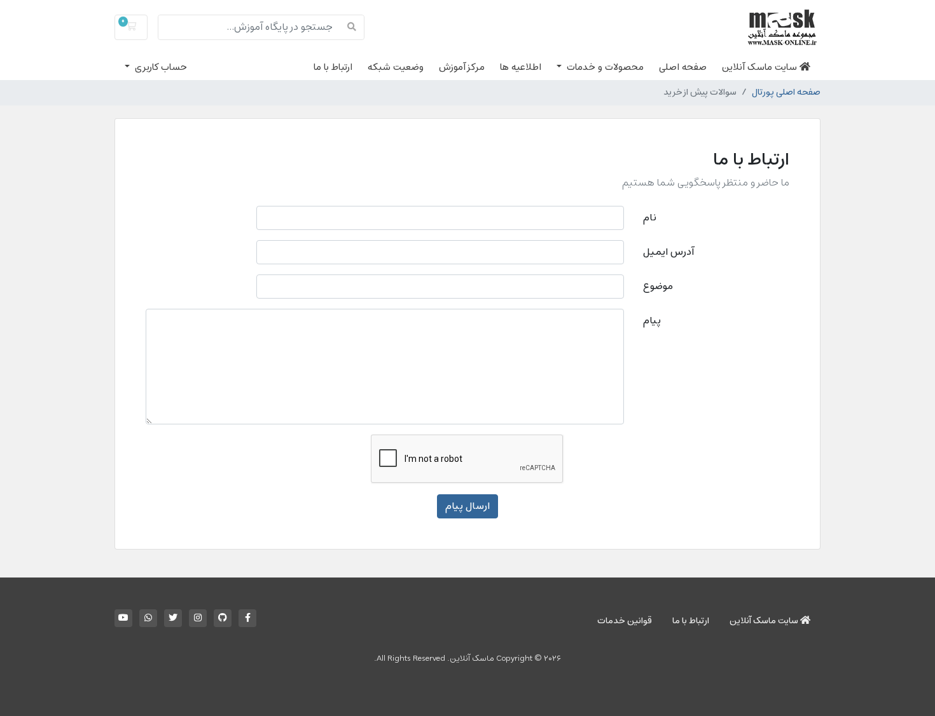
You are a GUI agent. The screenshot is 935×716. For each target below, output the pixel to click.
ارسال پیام (467, 506)
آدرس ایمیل (668, 252)
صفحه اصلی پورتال (786, 93)
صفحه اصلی (683, 67)
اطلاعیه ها (520, 67)
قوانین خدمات (624, 621)
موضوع (658, 286)
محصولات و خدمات (604, 67)
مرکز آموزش (462, 67)
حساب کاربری (159, 67)
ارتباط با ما (333, 67)
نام (649, 218)
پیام (652, 321)
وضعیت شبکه (396, 67)
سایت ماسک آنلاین (761, 67)
